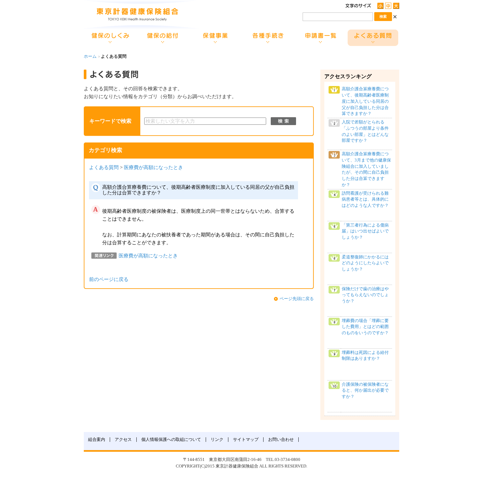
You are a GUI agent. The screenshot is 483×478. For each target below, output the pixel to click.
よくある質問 (104, 167)
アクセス (123, 439)
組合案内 (96, 439)
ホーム (90, 56)
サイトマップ (246, 439)
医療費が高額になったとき (153, 167)
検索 (283, 121)
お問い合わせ (281, 439)
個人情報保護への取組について (171, 439)
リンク (217, 439)
